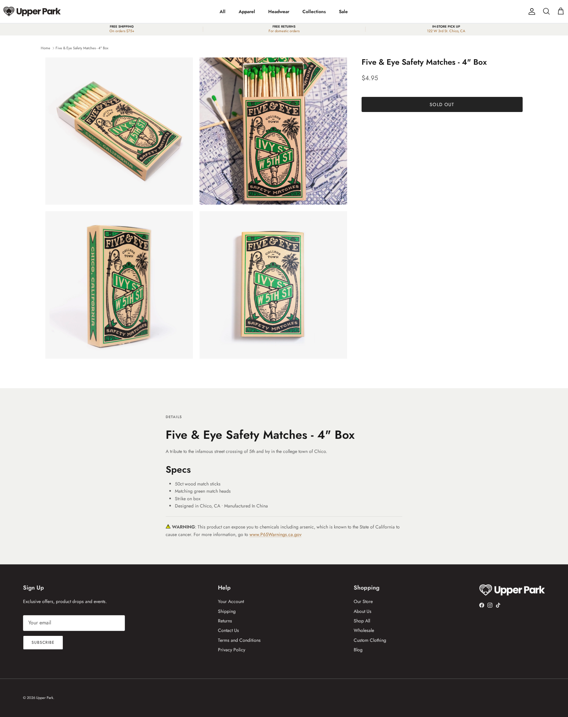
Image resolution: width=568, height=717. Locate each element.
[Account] (530, 11)
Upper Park (44, 697)
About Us (362, 611)
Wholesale (364, 630)
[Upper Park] (32, 11)
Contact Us (228, 630)
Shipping (227, 611)
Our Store (363, 601)
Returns (225, 620)
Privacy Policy (231, 649)
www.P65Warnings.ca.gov (275, 534)
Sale (343, 11)
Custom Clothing (370, 640)
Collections (314, 11)
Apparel (247, 11)
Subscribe (43, 642)
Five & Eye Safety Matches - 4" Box (82, 48)
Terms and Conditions (239, 640)
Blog (358, 649)
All (222, 11)
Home (45, 48)
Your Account (231, 601)
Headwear (278, 11)
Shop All (362, 620)
